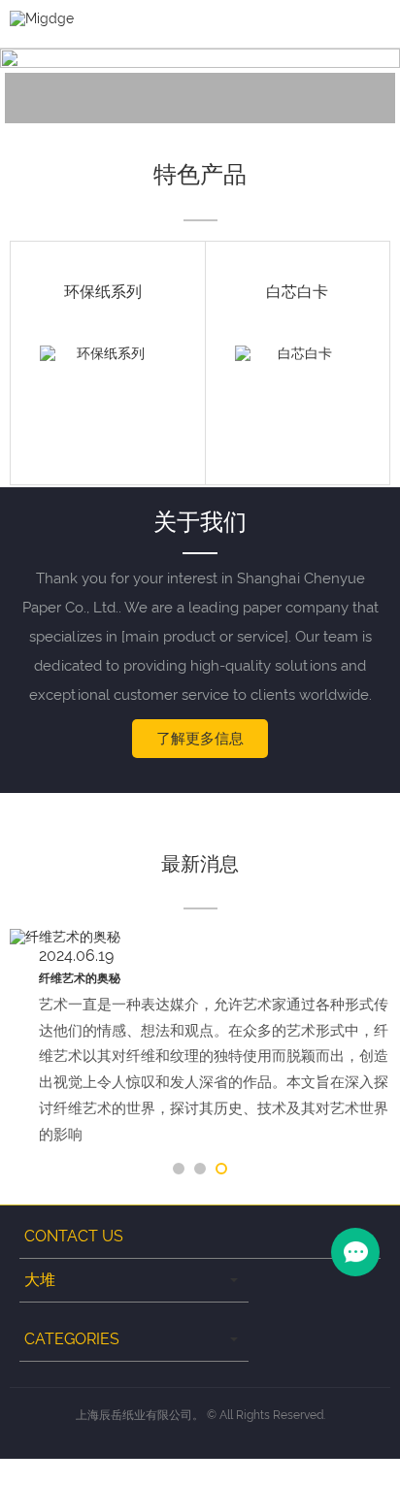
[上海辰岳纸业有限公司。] (42, 17)
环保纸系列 (103, 291)
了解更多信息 (200, 738)
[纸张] (102, 85)
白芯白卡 (297, 291)
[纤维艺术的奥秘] (200, 937)
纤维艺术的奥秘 (79, 978)
